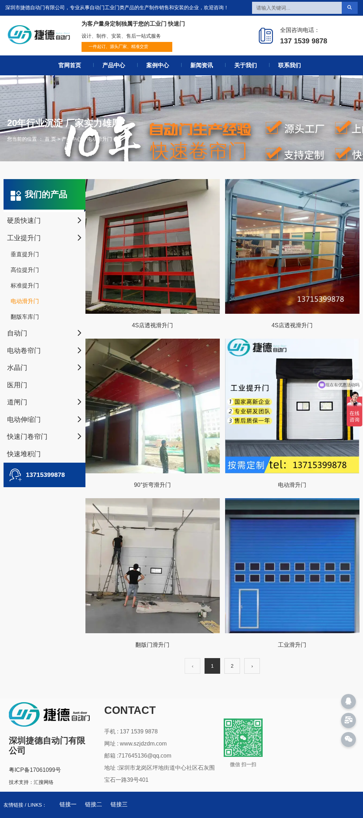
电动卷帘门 (24, 350)
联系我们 (289, 65)
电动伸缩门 (24, 419)
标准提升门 (25, 285)
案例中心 (157, 65)
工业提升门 (24, 238)
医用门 (17, 385)
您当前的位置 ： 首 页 (32, 139)
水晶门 (17, 367)
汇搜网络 (44, 782)
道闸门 (17, 402)
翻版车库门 (25, 317)
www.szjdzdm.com (143, 744)
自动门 (17, 333)
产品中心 (113, 65)
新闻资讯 (201, 65)
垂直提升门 (25, 254)
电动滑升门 (25, 301)
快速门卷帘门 (27, 436)
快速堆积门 (24, 454)
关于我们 (245, 65)
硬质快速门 (24, 220)
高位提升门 (25, 270)
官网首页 (69, 65)
